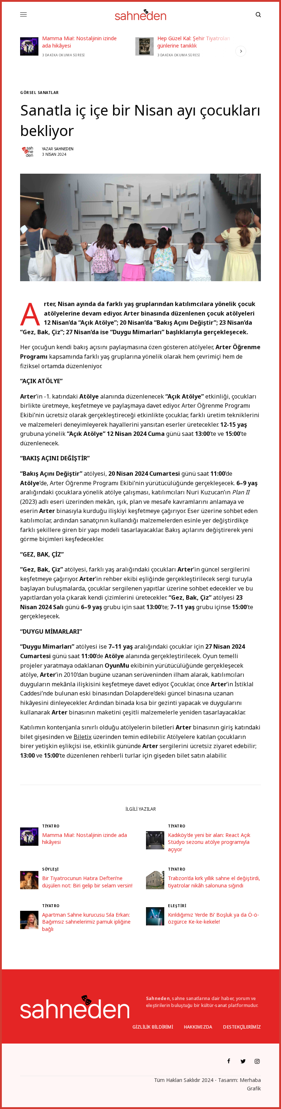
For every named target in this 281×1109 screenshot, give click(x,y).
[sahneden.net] (140, 14)
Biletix (82, 737)
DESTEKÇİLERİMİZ (242, 1027)
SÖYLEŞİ (50, 869)
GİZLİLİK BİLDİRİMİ (152, 1027)
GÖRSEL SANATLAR (39, 92)
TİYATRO (51, 826)
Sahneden (64, 148)
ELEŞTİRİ (177, 905)
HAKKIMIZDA (198, 1027)
